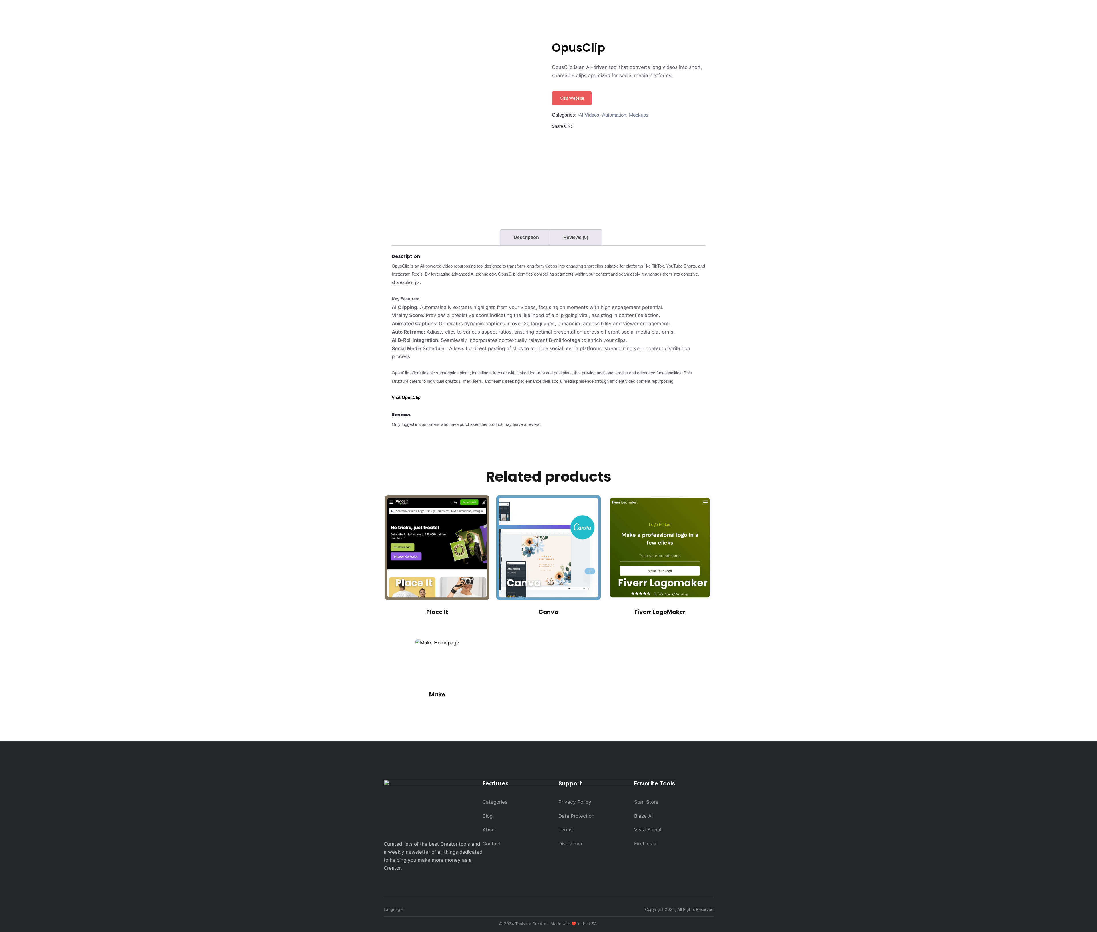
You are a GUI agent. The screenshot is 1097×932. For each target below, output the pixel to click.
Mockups (638, 115)
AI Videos (589, 115)
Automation (614, 115)
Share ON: (562, 126)
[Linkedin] (598, 127)
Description (526, 237)
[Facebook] (577, 127)
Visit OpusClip (406, 397)
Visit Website (572, 98)
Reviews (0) (575, 237)
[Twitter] (584, 127)
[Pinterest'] (591, 127)
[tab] (526, 237)
